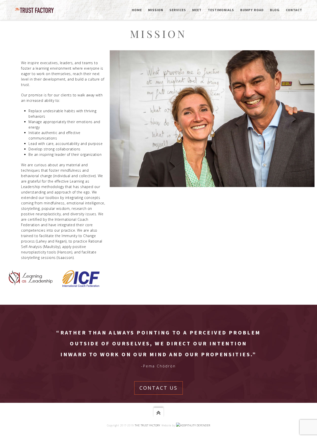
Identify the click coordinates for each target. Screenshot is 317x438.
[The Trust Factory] (34, 9)
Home (137, 10)
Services (177, 10)
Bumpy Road (252, 10)
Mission (155, 10)
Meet (197, 10)
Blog (275, 10)
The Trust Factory (147, 425)
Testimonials (221, 10)
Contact (294, 10)
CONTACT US (158, 387)
